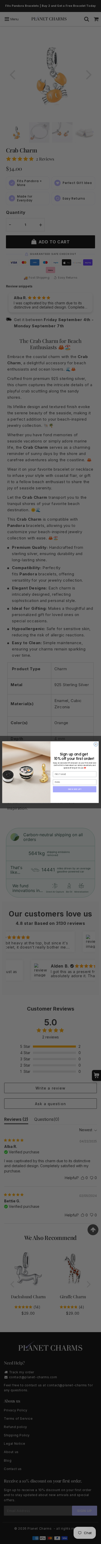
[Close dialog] (96, 744)
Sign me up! (75, 789)
